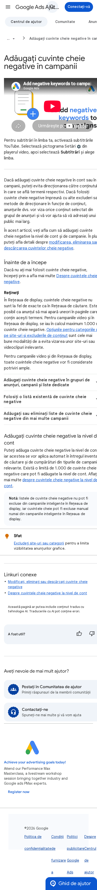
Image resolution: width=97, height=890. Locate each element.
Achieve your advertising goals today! (35, 762)
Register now (18, 792)
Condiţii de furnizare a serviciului (59, 860)
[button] (8, 7)
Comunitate (65, 21)
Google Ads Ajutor (37, 7)
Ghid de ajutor (74, 883)
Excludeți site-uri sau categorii (39, 543)
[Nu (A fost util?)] (92, 634)
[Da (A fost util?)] (79, 634)
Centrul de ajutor (26, 21)
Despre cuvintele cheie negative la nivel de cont (47, 593)
